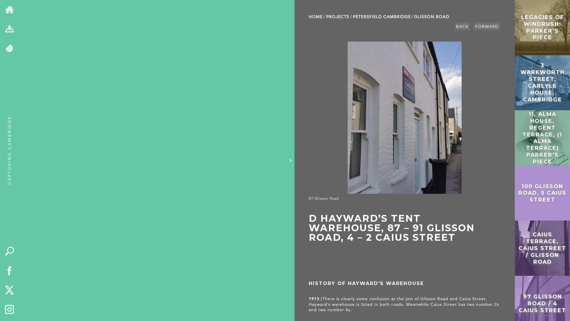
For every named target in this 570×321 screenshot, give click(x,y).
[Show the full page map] (9, 29)
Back (462, 26)
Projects (337, 16)
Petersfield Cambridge (382, 16)
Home (316, 16)
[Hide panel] (290, 160)
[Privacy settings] (9, 49)
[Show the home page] (9, 10)
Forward (486, 26)
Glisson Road (431, 16)
